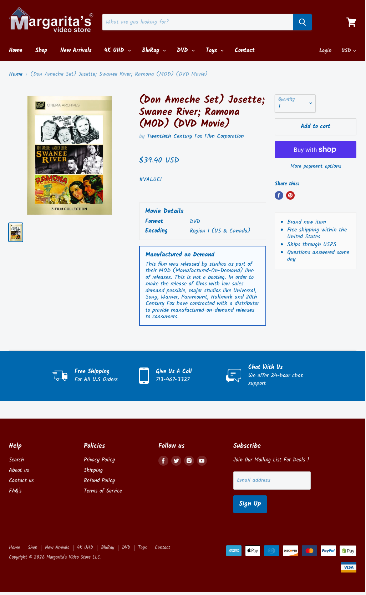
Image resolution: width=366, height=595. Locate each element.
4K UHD (115, 50)
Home (15, 50)
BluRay (151, 50)
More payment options (315, 167)
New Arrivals (75, 50)
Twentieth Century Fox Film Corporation (195, 136)
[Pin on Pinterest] (290, 195)
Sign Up (250, 504)
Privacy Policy (99, 460)
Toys (212, 50)
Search (16, 460)
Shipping (93, 470)
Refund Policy (99, 480)
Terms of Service (103, 491)
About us (19, 470)
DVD (183, 50)
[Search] (302, 22)
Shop (41, 50)
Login (325, 50)
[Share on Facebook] (279, 195)
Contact (245, 50)
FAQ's (15, 491)
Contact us (21, 480)
